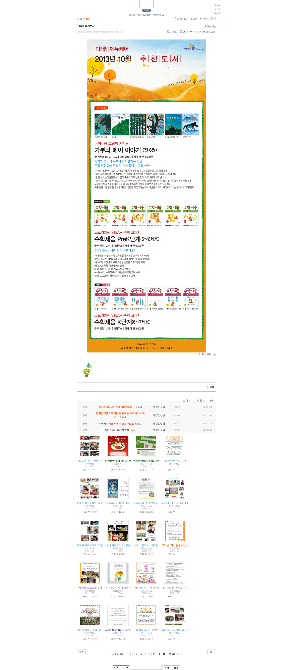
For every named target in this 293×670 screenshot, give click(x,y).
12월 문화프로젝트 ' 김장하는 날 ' (94, 503)
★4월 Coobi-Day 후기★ (174, 503)
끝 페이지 (174, 654)
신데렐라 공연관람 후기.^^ (119, 503)
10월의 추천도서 (86, 26)
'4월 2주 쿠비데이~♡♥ (174, 460)
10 (158, 654)
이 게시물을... (206, 354)
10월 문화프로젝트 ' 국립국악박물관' (96, 545)
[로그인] (216, 9)
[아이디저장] (156, 14)
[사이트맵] (216, 13)
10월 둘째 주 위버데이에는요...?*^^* (152, 587)
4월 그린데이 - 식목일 (146, 545)
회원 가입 (182, 18)
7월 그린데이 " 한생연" (90, 460)
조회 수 (187, 400)
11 (164, 654)
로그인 (194, 18)
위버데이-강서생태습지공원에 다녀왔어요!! (185, 630)
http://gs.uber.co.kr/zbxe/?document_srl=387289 (100, 31)
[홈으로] (216, 5)
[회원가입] (131, 14)
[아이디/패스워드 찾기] (143, 14)
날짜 (211, 400)
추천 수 (201, 400)
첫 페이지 (119, 654)
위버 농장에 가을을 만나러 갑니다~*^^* (98, 630)
